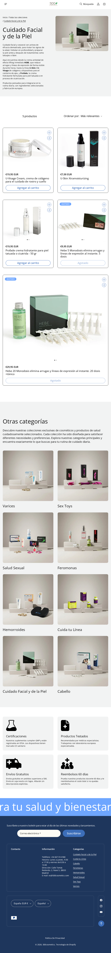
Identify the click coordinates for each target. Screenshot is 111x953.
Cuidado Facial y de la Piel (25, 691)
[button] (6, 4)
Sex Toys (65, 506)
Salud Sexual (13, 568)
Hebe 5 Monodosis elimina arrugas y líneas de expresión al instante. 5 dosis (82, 253)
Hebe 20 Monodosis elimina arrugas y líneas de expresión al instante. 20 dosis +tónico (53, 372)
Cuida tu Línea (70, 629)
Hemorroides (14, 629)
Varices (9, 506)
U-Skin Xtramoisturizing (74, 178)
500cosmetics (49, 944)
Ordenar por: (71, 116)
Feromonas (67, 568)
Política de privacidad (55, 938)
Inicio (5, 17)
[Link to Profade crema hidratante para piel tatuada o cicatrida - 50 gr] (28, 221)
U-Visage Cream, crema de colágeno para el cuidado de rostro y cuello (27, 180)
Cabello (64, 691)
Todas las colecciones (18, 17)
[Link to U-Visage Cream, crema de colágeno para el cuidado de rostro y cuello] (28, 149)
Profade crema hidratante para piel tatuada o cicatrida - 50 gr (27, 252)
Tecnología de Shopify (66, 944)
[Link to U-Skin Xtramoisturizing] (83, 149)
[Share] (49, 138)
